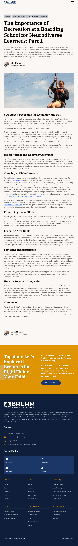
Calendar (31, 491)
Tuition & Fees (32, 515)
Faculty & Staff (32, 498)
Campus (30, 488)
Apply (5, 495)
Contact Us (7, 491)
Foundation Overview (59, 511)
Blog (5, 488)
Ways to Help (57, 518)
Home (6, 484)
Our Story (31, 484)
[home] (10, 2)
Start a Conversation (51, 383)
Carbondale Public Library (13, 205)
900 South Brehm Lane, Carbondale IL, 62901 (22, 444)
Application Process (34, 511)
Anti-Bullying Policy (68, 538)
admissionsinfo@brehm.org (16, 437)
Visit (29, 518)
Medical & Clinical (9, 518)
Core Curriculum (58, 484)
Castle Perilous (15, 180)
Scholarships (56, 515)
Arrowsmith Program (59, 495)
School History (32, 495)
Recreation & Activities (11, 515)
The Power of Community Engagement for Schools (22, 196)
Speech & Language (59, 488)
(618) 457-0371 (12, 441)
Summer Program (33, 522)
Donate (6, 498)
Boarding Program (9, 511)
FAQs (30, 525)
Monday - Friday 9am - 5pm (16, 433)
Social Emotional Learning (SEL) (62, 491)
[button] (72, 2)
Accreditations (57, 498)
